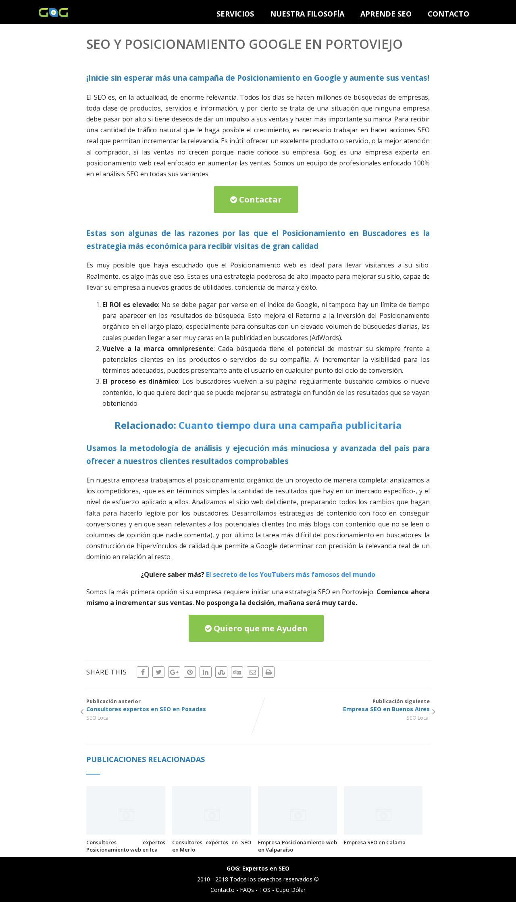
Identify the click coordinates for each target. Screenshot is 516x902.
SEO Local (98, 717)
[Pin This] (190, 672)
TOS (264, 890)
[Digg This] (237, 672)
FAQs (247, 890)
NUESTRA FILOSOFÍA (307, 14)
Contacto (222, 890)
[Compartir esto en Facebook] (143, 672)
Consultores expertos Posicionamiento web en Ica (125, 846)
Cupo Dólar (291, 890)
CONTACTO (448, 14)
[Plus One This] (174, 672)
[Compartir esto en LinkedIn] (206, 672)
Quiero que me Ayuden (260, 628)
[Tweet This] (158, 672)
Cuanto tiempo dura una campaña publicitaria (290, 425)
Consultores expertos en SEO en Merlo (211, 846)
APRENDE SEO (386, 14)
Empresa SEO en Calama (375, 842)
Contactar (259, 199)
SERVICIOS (235, 14)
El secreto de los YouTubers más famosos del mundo (290, 574)
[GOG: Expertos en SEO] (53, 14)
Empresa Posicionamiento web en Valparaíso (297, 846)
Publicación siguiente (386, 705)
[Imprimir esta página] (268, 672)
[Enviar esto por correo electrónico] (253, 672)
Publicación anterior (146, 705)
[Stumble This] (221, 672)
